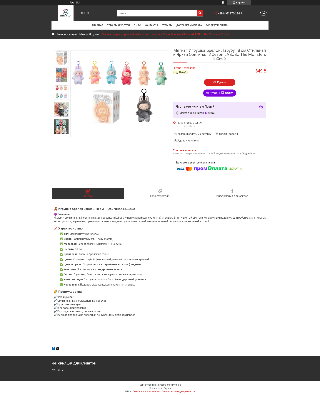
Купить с (215, 93)
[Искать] (200, 13)
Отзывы (166, 25)
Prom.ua (176, 385)
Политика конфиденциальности (179, 391)
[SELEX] (66, 13)
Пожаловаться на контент (146, 391)
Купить (221, 82)
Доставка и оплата (189, 25)
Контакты (151, 25)
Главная (97, 25)
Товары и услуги (118, 25)
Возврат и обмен (217, 25)
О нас (137, 25)
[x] (57, 348)
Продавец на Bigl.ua (160, 388)
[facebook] (53, 348)
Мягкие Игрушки (89, 34)
